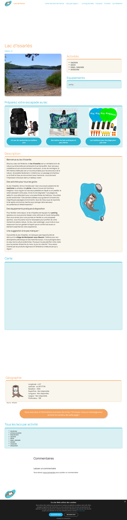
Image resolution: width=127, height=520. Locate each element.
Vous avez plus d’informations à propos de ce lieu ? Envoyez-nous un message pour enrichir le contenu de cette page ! (64, 413)
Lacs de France (19, 3)
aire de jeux (13, 431)
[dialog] (63, 510)
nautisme (74, 62)
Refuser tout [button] (71, 514)
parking (71, 84)
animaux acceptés (15, 433)
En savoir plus (81, 510)
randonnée (75, 69)
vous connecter (49, 472)
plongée (12, 442)
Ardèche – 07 (8, 51)
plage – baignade (77, 67)
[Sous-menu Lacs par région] (78, 3)
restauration (14, 445)
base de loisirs (14, 434)
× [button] (125, 501)
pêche (73, 65)
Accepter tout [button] (56, 514)
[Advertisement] (63, 22)
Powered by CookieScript (63, 518)
